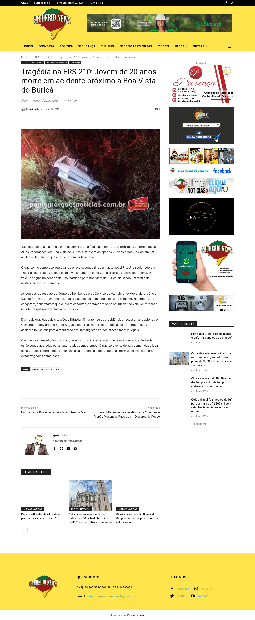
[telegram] (68, 447)
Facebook (183, 588)
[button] (229, 46)
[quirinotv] (23, 109)
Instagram (207, 588)
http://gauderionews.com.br (67, 440)
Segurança (75, 62)
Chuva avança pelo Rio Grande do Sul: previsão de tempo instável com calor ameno (137, 518)
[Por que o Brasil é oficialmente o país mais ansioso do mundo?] (43, 495)
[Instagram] (231, 3)
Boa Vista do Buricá (42, 369)
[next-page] (29, 530)
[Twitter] (172, 596)
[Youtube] (192, 596)
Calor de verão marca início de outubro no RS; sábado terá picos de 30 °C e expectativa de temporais (90, 518)
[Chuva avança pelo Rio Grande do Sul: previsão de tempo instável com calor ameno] (138, 495)
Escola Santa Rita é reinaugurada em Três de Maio (54, 412)
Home (24, 57)
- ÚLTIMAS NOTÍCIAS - (42, 57)
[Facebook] (226, 3)
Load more (200, 423)
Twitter (181, 595)
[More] (142, 119)
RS (57, 369)
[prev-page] (23, 530)
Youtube (203, 595)
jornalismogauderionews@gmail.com (111, 596)
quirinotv (34, 108)
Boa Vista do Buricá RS (56, 62)
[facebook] (54, 447)
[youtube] (75, 447)
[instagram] (61, 447)
